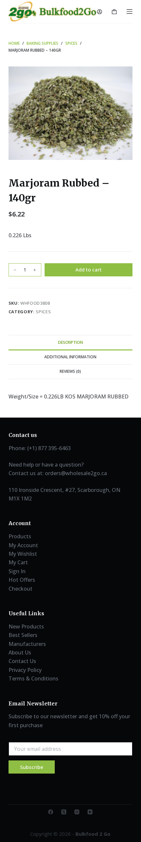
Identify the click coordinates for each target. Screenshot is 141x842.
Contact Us (22, 661)
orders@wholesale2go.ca (76, 473)
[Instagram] (76, 811)
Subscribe (31, 767)
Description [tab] (70, 342)
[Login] (99, 11)
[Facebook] (50, 811)
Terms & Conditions (33, 678)
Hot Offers (22, 579)
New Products (26, 626)
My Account (23, 545)
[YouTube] (90, 811)
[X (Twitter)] (63, 811)
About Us (20, 652)
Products (20, 536)
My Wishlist (23, 553)
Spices (43, 312)
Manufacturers (27, 644)
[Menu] (129, 11)
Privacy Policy (25, 670)
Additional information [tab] (70, 357)
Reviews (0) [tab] (70, 371)
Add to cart (88, 269)
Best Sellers (23, 635)
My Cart (18, 562)
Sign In (17, 571)
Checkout (20, 588)
